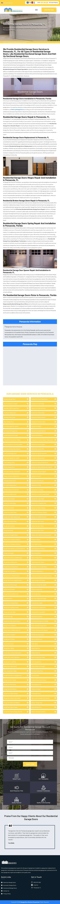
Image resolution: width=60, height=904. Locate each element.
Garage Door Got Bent (9, 589)
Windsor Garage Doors (36, 702)
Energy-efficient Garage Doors (11, 476)
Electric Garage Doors (9, 467)
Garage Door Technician (37, 480)
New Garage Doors (36, 594)
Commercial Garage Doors (10, 453)
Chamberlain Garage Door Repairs (12, 440)
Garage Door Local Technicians (11, 657)
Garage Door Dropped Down (11, 535)
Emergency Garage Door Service (12, 471)
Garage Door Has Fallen (9, 612)
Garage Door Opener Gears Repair (12, 698)
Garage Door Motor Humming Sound (13, 675)
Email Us (36, 885)
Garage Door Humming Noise (11, 603)
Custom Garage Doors (9, 462)
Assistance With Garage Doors (11, 408)
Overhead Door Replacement (38, 607)
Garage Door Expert (9, 553)
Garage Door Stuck (36, 476)
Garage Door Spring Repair (38, 458)
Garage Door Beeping (9, 499)
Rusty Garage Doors (36, 662)
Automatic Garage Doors (10, 412)
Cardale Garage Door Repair (11, 435)
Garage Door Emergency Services (12, 544)
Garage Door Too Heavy (37, 489)
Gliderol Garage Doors (36, 557)
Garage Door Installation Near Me (12, 630)
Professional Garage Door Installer (39, 621)
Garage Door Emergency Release (12, 539)
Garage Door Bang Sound (10, 494)
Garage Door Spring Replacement (39, 462)
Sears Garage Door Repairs (38, 666)
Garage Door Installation (10, 625)
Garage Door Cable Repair (10, 512)
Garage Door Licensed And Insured (12, 653)
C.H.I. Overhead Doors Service (11, 426)
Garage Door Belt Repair (10, 503)
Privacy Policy (7, 893)
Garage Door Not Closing (10, 680)
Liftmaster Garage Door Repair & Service (41, 576)
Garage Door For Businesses (11, 566)
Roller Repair (34, 643)
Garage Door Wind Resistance (38, 517)
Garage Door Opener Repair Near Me (13, 711)
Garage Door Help (8, 616)
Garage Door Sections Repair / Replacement (42, 440)
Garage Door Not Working (10, 689)
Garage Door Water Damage (38, 508)
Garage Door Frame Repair (10, 585)
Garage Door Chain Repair (10, 521)
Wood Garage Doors (36, 707)
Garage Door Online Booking (11, 693)
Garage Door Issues (9, 643)
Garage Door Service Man (37, 449)
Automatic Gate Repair (9, 417)
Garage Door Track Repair (37, 499)
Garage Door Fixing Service (10, 562)
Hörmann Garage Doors (37, 571)
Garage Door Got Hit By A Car (11, 594)
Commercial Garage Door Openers (12, 449)
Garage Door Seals (8, 530)
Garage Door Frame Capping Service (13, 580)
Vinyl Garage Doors (36, 693)
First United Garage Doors (10, 485)
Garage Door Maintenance (10, 666)
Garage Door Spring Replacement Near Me (41, 467)
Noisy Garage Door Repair (10, 671)
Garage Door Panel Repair (37, 403)
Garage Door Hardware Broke (11, 607)
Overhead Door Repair (36, 603)
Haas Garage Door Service (37, 562)
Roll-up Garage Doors (36, 639)
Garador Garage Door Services (11, 489)
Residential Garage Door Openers (39, 630)
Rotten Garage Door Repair (38, 657)
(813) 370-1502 (49, 10)
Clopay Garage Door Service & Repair (13, 444)
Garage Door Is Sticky (9, 639)
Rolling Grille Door (35, 648)
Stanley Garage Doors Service (38, 680)
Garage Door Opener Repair (10, 707)
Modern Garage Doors (36, 589)
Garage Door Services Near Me (39, 453)
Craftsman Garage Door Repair (11, 458)
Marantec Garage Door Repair (38, 585)
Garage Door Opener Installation (12, 702)
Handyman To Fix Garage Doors (39, 566)
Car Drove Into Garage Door (11, 431)
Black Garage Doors (9, 422)
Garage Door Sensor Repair (38, 444)
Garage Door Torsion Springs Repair (40, 494)
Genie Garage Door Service (38, 548)
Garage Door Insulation (9, 634)
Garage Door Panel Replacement (39, 399)
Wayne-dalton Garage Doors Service (40, 698)
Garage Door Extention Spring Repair (13, 557)
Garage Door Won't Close (37, 521)
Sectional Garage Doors (37, 671)
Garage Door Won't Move (37, 526)
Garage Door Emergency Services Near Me (14, 548)
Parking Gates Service (36, 616)
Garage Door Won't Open (37, 530)
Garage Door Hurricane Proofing (12, 621)
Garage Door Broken (9, 508)
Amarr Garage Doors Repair (10, 403)
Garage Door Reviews (36, 435)
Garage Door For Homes (10, 571)
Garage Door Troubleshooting (38, 503)
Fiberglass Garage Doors (10, 480)
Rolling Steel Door (35, 653)
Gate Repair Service (36, 544)
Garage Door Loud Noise (10, 662)
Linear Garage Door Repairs (38, 580)
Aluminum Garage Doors (10, 399)
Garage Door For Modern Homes (12, 576)
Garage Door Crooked (9, 526)
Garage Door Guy (8, 598)
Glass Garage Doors (36, 553)
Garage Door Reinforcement (38, 417)
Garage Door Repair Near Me (38, 431)
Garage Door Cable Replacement (12, 517)
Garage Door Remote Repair (38, 422)
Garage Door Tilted (36, 485)
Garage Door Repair (36, 426)
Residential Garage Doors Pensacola (16, 42)
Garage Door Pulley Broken (38, 412)
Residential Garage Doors (37, 634)
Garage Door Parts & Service (38, 408)
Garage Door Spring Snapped (38, 471)
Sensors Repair (35, 675)
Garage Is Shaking (35, 539)
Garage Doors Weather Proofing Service (41, 535)
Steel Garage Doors (36, 684)
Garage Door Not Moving (10, 684)
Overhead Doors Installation (38, 612)
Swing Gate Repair (36, 689)
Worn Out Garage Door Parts (38, 711)
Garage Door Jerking (9, 648)
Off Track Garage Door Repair (38, 598)
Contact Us (6, 891)
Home (4, 42)
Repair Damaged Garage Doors (39, 625)
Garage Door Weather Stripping (39, 512)
